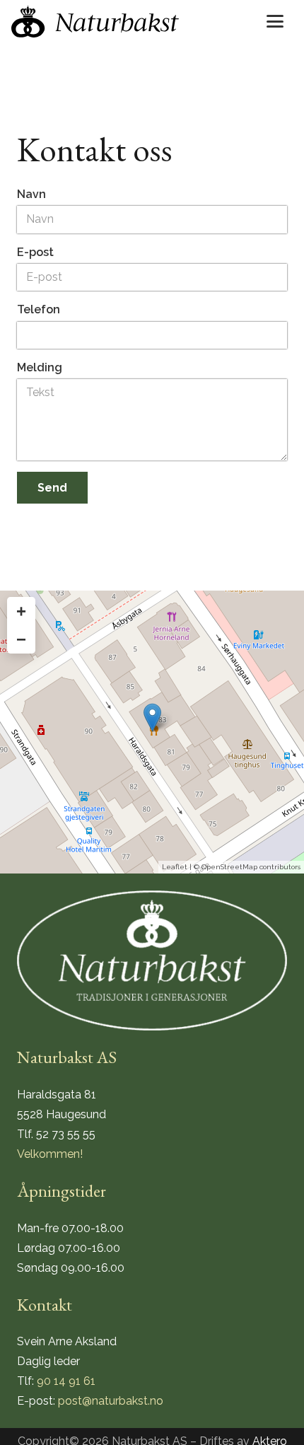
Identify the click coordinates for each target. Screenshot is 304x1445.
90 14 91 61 (66, 1381)
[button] (275, 21)
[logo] (95, 21)
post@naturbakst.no (110, 1401)
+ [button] (21, 610)
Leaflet (174, 867)
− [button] (21, 639)
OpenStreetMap (229, 867)
